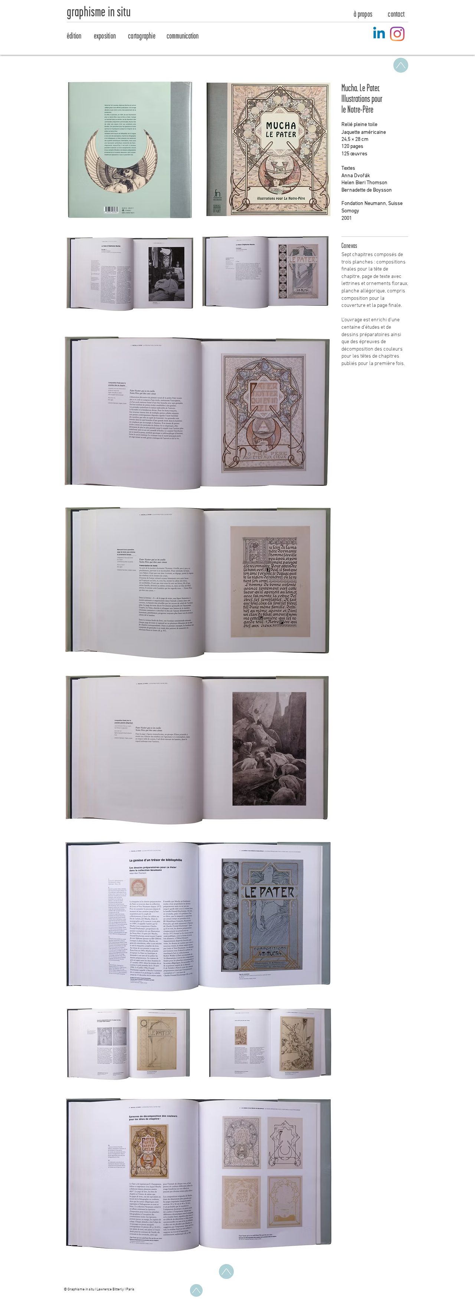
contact (396, 14)
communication (183, 36)
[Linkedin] (379, 34)
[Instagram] (397, 34)
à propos (363, 14)
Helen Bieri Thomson (364, 183)
